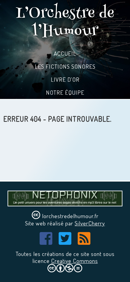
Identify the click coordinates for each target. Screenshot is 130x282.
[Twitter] (65, 241)
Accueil (65, 53)
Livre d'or (65, 79)
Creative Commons (74, 260)
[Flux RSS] (84, 241)
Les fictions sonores (65, 66)
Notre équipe (65, 92)
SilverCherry (90, 223)
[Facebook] (46, 241)
